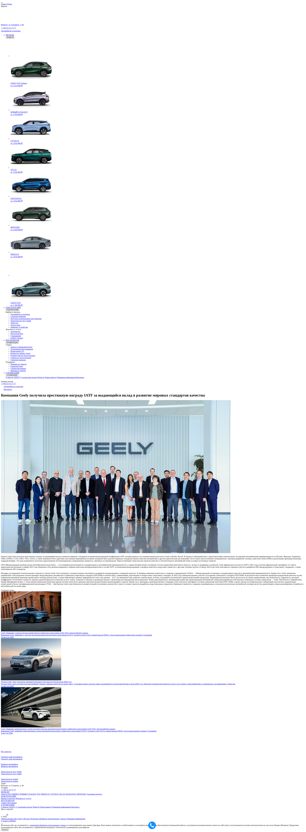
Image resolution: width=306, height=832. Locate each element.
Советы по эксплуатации (21, 358)
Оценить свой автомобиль (11, 759)
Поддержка (12, 803)
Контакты (80, 377)
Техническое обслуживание (22, 349)
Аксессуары (15, 325)
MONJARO (81, 794)
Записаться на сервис (9, 781)
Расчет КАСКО (17, 334)
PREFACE (45, 794)
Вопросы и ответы (18, 371)
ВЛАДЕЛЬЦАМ (12, 340)
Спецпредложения (18, 316)
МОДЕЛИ (10, 35)
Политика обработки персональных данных (48, 819)
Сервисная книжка (18, 368)
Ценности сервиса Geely (20, 353)
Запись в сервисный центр (21, 347)
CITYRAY (54, 794)
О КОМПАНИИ (12, 373)
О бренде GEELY (13, 377)
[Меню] (2, 2)
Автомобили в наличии (20, 314)
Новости (40, 377)
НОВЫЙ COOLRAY (28, 794)
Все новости (6, 752)
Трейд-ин (14, 323)
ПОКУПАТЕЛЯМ (13, 308)
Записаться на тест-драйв (21, 321)
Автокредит (15, 332)
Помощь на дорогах (19, 364)
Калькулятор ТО (17, 351)
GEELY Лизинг (17, 338)
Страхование (16, 336)
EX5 (39, 794)
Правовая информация (66, 377)
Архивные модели (94, 794)
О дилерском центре (28, 377)
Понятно (5, 830)
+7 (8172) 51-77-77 (8, 384)
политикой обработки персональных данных (48, 825)
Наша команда (51, 377)
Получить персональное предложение (26, 319)
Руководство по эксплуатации (23, 356)
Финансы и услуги (23, 798)
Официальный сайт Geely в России (15, 819)
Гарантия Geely (17, 366)
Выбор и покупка (8, 798)
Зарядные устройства (19, 327)
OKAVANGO (71, 794)
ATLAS (62, 794)
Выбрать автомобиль (9, 766)
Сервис (4, 803)
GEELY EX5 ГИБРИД (10, 794)
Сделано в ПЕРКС (8, 821)
